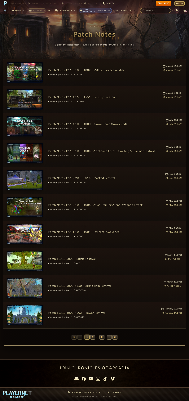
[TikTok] (105, 379)
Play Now (163, 3)
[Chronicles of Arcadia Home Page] (5, 10)
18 (102, 337)
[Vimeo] (112, 379)
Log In (179, 3)
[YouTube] (91, 379)
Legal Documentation (84, 392)
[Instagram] (98, 379)
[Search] (142, 10)
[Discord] (76, 379)
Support (114, 392)
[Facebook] (84, 379)
